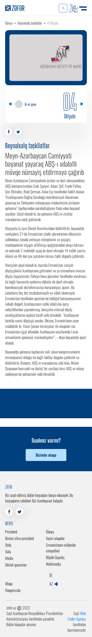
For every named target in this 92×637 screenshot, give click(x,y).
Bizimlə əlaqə (46, 455)
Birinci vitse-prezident (19, 538)
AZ (51, 584)
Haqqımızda (12, 590)
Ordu (8, 545)
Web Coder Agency (77, 616)
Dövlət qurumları (16, 565)
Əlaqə (8, 583)
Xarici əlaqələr (55, 538)
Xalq (8, 551)
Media (9, 558)
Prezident (11, 531)
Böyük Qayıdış (55, 557)
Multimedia (53, 564)
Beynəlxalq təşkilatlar (30, 23)
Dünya (8, 23)
